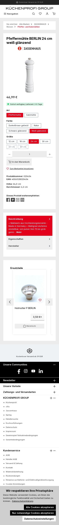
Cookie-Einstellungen (15, 484)
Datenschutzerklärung (22, 501)
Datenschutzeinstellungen (39, 518)
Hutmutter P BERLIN (25, 308)
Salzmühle (31, 115)
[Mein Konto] (47, 13)
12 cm (11, 141)
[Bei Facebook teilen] (8, 199)
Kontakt (9, 467)
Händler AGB (11, 459)
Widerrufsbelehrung (14, 472)
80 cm (24, 147)
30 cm (45, 141)
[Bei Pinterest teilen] (13, 199)
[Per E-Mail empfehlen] (22, 199)
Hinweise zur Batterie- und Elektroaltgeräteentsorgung (30, 480)
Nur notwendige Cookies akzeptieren (33, 513)
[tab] (29, 226)
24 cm (34, 141)
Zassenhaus (11, 411)
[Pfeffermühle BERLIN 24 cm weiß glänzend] (29, 75)
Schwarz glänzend (17, 131)
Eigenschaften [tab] (15, 239)
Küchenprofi (11, 402)
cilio (8, 406)
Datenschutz (11, 427)
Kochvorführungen (14, 423)
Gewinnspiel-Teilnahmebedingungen (22, 435)
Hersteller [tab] (13, 246)
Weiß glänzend (39, 131)
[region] (29, 75)
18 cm (22, 141)
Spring (8, 415)
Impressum (11, 431)
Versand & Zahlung (14, 463)
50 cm (13, 147)
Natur (36, 125)
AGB (8, 455)
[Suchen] (33, 13)
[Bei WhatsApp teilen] (17, 199)
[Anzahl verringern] (9, 154)
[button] (10, 301)
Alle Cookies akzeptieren (40, 507)
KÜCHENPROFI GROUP (16, 397)
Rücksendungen (13, 476)
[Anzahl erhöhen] (50, 154)
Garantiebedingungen (15, 440)
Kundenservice (11, 450)
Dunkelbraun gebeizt (18, 125)
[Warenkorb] (54, 13)
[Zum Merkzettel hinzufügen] (40, 300)
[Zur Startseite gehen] (29, 8)
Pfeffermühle (14, 115)
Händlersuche (12, 419)
